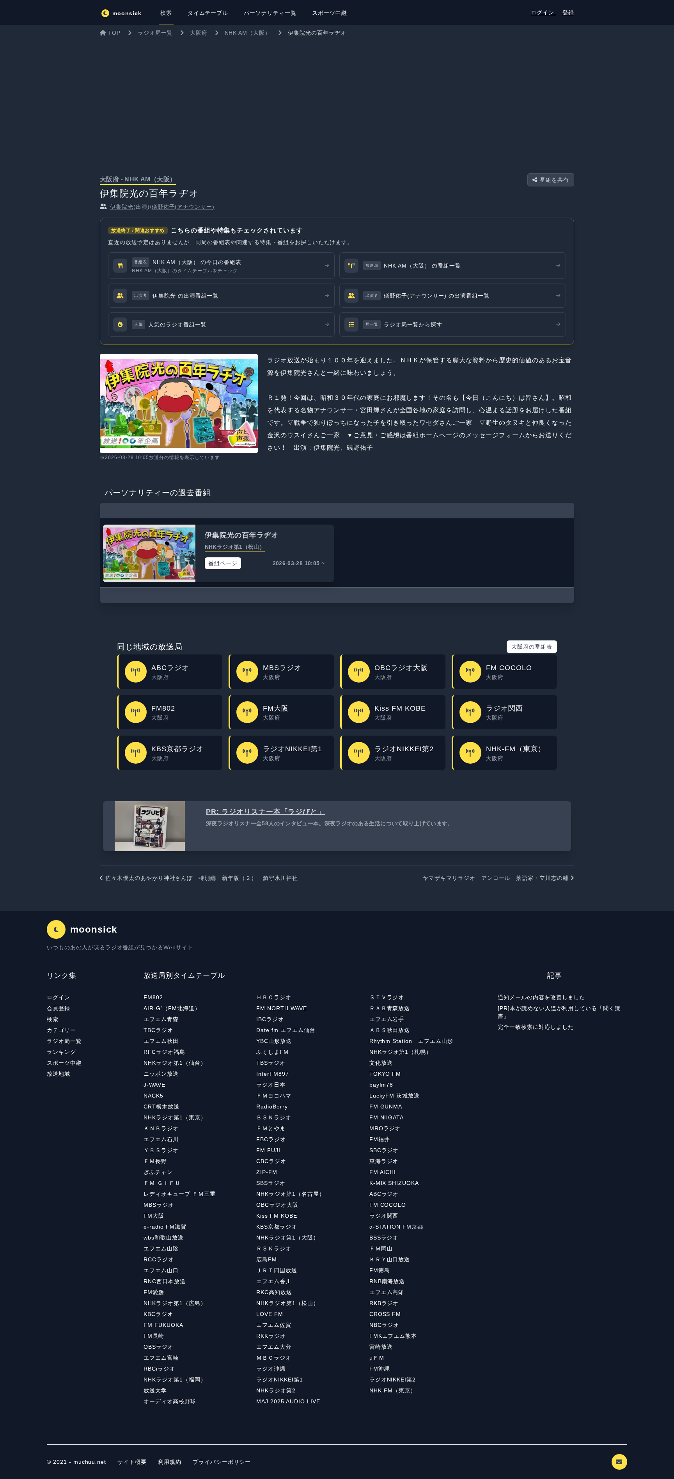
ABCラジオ (384, 1194)
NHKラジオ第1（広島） (175, 1303)
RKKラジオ (271, 1336)
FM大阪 (154, 1216)
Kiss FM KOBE (276, 1216)
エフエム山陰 (161, 1248)
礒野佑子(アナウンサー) (183, 207)
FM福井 (379, 1139)
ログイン (543, 12)
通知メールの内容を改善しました (541, 997)
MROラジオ (385, 1128)
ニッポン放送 (161, 1074)
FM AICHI (382, 1172)
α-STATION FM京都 (396, 1227)
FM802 (153, 997)
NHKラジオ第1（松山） (287, 1303)
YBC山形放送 (274, 1041)
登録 (568, 12)
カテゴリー (61, 1030)
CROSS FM (385, 1314)
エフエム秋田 (161, 1041)
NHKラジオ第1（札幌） (400, 1052)
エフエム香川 (273, 1281)
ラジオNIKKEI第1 (279, 1379)
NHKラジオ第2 (276, 1390)
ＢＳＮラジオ (273, 1117)
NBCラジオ (384, 1325)
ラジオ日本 (271, 1085)
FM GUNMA (386, 1106)
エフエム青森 (161, 1019)
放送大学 (155, 1390)
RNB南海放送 (387, 1281)
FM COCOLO (387, 1205)
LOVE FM (269, 1314)
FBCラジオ (271, 1139)
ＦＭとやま (271, 1128)
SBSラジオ (271, 1183)
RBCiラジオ (159, 1369)
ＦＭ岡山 (381, 1248)
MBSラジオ (159, 1205)
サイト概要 (132, 1462)
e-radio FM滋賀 (165, 1227)
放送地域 (58, 1074)
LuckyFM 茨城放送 (394, 1095)
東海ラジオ (384, 1161)
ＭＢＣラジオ (273, 1358)
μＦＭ (377, 1358)
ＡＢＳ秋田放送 (389, 1030)
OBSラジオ (159, 1347)
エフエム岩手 (386, 1019)
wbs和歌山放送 (164, 1237)
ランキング (61, 1052)
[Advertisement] (337, 99)
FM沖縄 (379, 1369)
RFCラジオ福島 (164, 1052)
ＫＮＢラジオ (161, 1128)
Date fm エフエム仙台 (285, 1030)
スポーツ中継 (64, 1063)
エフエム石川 (161, 1139)
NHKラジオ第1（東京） (175, 1117)
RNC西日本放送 (165, 1281)
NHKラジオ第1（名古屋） (290, 1194)
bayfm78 (381, 1085)
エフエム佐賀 (273, 1325)
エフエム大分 (273, 1347)
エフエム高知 (386, 1292)
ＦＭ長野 (155, 1161)
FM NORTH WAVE (281, 1008)
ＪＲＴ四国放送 (276, 1270)
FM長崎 (154, 1336)
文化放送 (381, 1063)
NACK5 (153, 1095)
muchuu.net (89, 1462)
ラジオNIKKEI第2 (392, 1379)
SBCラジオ (384, 1150)
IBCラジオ (270, 1019)
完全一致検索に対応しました (535, 1027)
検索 (53, 1019)
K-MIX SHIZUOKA (394, 1183)
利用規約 (170, 1462)
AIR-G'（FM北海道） (172, 1008)
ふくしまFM (272, 1052)
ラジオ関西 (384, 1216)
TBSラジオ (271, 1063)
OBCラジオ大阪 (277, 1205)
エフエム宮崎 (161, 1358)
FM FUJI (268, 1150)
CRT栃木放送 (161, 1106)
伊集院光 (121, 207)
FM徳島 (379, 1270)
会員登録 (58, 1008)
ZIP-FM (266, 1172)
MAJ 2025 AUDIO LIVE (288, 1401)
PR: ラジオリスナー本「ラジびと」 (265, 812)
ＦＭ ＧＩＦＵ (162, 1183)
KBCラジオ (158, 1314)
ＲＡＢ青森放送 (389, 1008)
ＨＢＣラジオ (273, 997)
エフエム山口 (161, 1270)
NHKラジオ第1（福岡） (175, 1379)
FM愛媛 (154, 1292)
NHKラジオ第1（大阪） (287, 1237)
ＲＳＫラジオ (273, 1248)
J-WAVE (154, 1085)
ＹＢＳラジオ (161, 1150)
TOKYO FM (385, 1074)
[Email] (619, 1462)
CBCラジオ (271, 1161)
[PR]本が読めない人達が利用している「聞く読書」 (559, 1012)
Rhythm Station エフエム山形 (411, 1041)
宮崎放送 (381, 1347)
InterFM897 (272, 1074)
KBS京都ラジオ (276, 1227)
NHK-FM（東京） (393, 1390)
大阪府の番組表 (531, 647)
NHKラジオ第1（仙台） (175, 1063)
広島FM (266, 1259)
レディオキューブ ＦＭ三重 (179, 1194)
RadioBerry (272, 1106)
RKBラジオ (384, 1303)
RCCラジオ (159, 1259)
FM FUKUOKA (163, 1325)
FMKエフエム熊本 (393, 1336)
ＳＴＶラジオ (386, 997)
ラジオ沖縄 (271, 1369)
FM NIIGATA (386, 1117)
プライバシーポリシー (222, 1462)
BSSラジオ (384, 1237)
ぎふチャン (158, 1172)
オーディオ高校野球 (170, 1401)
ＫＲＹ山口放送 (389, 1259)
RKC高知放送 (274, 1292)
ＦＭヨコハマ (273, 1095)
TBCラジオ (158, 1030)
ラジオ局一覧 (64, 1041)
